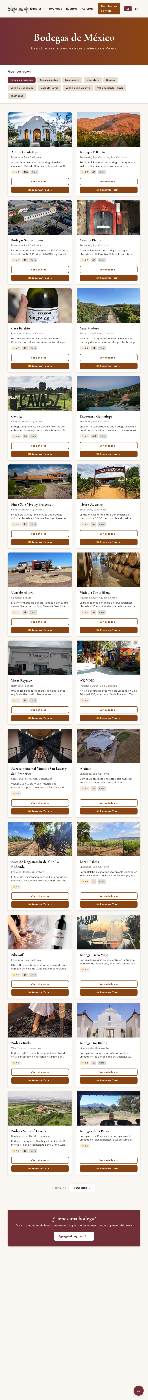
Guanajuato (72, 80)
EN (136, 8)
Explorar (35, 8)
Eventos (71, 8)
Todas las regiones (21, 80)
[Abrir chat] (139, 1391)
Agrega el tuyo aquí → (74, 1236)
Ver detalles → (40, 181)
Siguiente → (82, 1188)
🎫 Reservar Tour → (40, 189)
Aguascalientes (49, 80)
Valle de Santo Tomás (110, 87)
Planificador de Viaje (109, 9)
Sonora (110, 80)
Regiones (55, 8)
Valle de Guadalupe (22, 87)
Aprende (87, 8)
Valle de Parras (49, 87)
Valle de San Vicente (78, 87)
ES (128, 8)
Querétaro (93, 80)
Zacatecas (16, 95)
